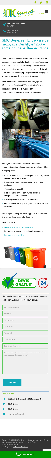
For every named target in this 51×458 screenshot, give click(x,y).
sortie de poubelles (33, 92)
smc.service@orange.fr (16, 414)
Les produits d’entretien (14, 235)
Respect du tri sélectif (14, 189)
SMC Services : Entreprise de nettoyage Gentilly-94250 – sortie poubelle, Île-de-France (25, 44)
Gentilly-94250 (20, 85)
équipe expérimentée (28, 73)
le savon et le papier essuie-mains (18, 227)
